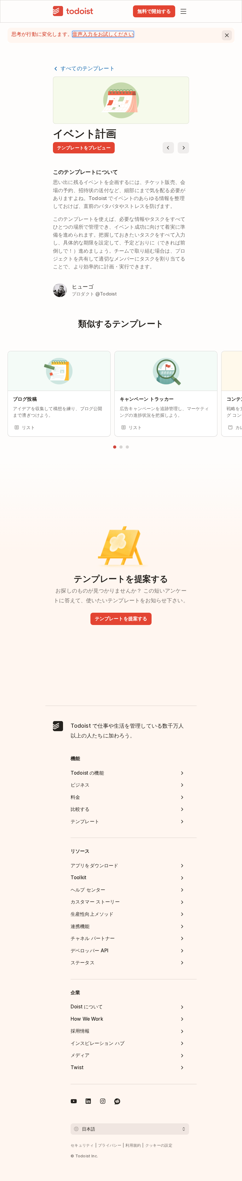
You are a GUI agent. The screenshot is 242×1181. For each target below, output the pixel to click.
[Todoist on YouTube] (74, 1102)
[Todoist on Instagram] (103, 1102)
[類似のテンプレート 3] (127, 447)
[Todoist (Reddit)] (117, 1102)
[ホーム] (73, 11)
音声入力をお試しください (103, 34)
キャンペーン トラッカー (147, 399)
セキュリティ (82, 1145)
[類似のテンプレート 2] (121, 447)
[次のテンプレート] (183, 147)
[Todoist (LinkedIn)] (88, 1102)
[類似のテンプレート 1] (115, 447)
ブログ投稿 (25, 399)
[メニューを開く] (183, 11)
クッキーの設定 (158, 1145)
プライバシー (109, 1145)
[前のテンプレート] (168, 147)
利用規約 (133, 1145)
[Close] (227, 35)
